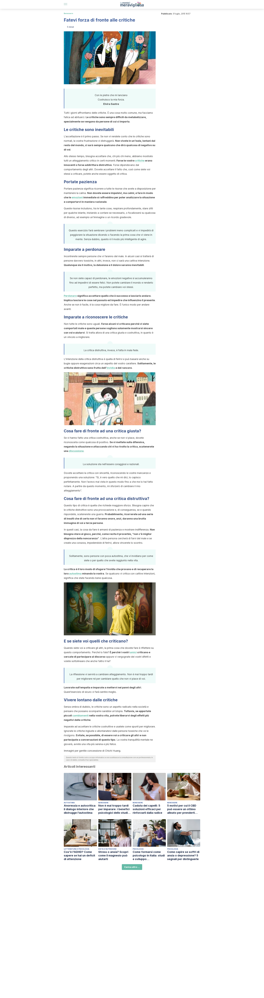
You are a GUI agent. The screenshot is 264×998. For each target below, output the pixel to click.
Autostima (69, 803)
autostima (75, 573)
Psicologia (138, 849)
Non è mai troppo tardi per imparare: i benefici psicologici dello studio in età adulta (114, 809)
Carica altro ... (132, 867)
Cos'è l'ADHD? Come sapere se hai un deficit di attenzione (79, 855)
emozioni (77, 197)
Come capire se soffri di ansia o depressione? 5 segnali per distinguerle (183, 855)
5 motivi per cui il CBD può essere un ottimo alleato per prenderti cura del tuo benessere (182, 809)
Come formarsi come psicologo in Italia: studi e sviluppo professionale (149, 855)
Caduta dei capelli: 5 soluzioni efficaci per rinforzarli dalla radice (147, 809)
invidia (111, 367)
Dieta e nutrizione (107, 849)
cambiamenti (80, 715)
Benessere (68, 13)
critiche (140, 160)
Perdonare (70, 295)
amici (133, 652)
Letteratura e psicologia (76, 849)
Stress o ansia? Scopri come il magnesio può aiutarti (113, 855)
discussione (76, 451)
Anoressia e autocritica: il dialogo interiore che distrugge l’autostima (80, 809)
